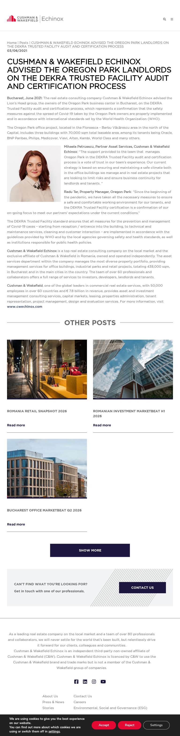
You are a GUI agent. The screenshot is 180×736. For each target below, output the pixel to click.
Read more (16, 425)
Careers (80, 702)
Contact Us (83, 696)
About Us (50, 696)
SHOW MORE (90, 550)
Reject (129, 725)
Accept (104, 725)
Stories (48, 708)
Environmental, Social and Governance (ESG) (110, 708)
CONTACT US (142, 588)
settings (54, 731)
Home (12, 43)
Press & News (53, 702)
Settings (156, 725)
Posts (23, 43)
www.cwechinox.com (24, 306)
